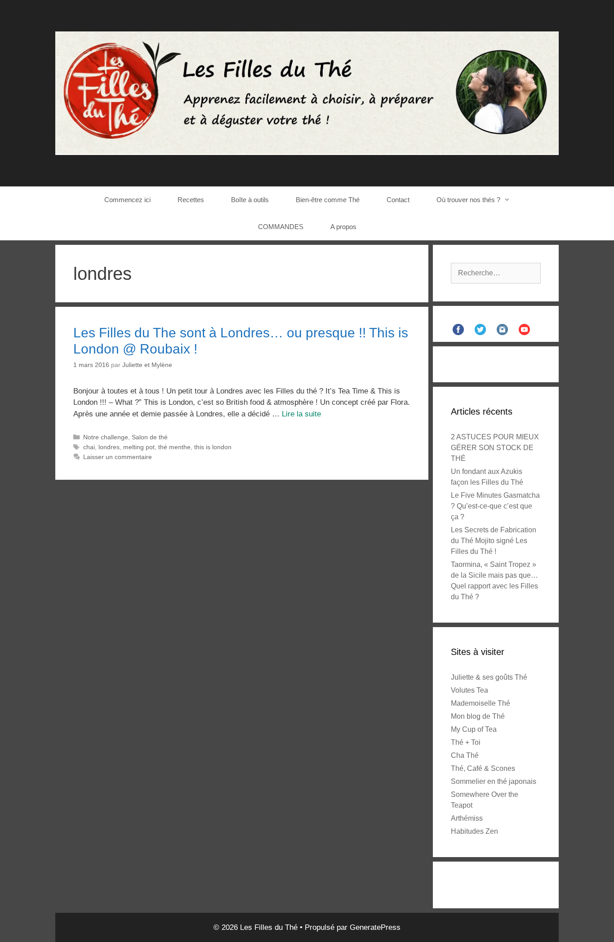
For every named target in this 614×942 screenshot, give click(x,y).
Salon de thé (150, 437)
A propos (343, 226)
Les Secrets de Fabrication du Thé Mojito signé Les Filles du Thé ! (493, 540)
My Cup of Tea (474, 729)
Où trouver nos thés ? (468, 199)
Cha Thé (465, 755)
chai (89, 447)
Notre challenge (105, 437)
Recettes (191, 199)
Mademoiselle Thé (480, 703)
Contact (398, 199)
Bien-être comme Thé (328, 199)
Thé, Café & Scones (483, 768)
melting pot (139, 447)
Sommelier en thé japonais (493, 781)
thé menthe (174, 447)
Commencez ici (127, 199)
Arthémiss (467, 818)
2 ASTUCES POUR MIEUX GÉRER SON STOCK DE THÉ (495, 447)
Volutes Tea (469, 690)
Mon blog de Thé (478, 716)
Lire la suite (301, 414)
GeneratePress (375, 927)
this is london (212, 447)
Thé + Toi (466, 742)
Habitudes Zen (474, 831)
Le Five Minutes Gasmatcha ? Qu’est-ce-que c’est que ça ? (495, 506)
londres (109, 447)
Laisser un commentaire (117, 456)
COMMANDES (280, 226)
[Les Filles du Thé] (307, 92)
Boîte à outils (250, 199)
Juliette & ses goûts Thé (489, 677)
